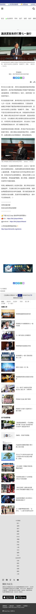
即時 (16, 18)
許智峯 (3, 303)
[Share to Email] (23, 78)
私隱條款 (25, 605)
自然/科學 (18, 558)
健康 (18, 552)
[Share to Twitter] (16, 78)
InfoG (18, 536)
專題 (18, 542)
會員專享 (10, 18)
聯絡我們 (11, 605)
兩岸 (29, 18)
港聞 (25, 18)
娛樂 (18, 568)
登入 (20, 295)
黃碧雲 (9, 301)
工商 (18, 574)
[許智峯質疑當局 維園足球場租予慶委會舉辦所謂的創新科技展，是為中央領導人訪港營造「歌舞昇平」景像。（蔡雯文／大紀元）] (18, 49)
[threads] (10, 580)
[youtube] (18, 580)
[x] (14, 580)
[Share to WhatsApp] (21, 78)
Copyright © (6, 607)
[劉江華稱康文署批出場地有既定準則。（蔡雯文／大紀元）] (18, 149)
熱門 (20, 18)
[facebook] (7, 580)
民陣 (21, 301)
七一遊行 (10, 303)
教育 (18, 566)
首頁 (2, 18)
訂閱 (30, 295)
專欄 (18, 539)
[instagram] (3, 580)
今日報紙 (18, 520)
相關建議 (5, 605)
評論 (18, 544)
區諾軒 (15, 301)
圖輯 (18, 571)
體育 (18, 563)
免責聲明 (18, 605)
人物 (18, 547)
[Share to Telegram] (19, 78)
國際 (34, 18)
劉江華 (27, 301)
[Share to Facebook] (14, 78)
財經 (18, 534)
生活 (18, 550)
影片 (18, 523)
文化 (18, 555)
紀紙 (18, 560)
